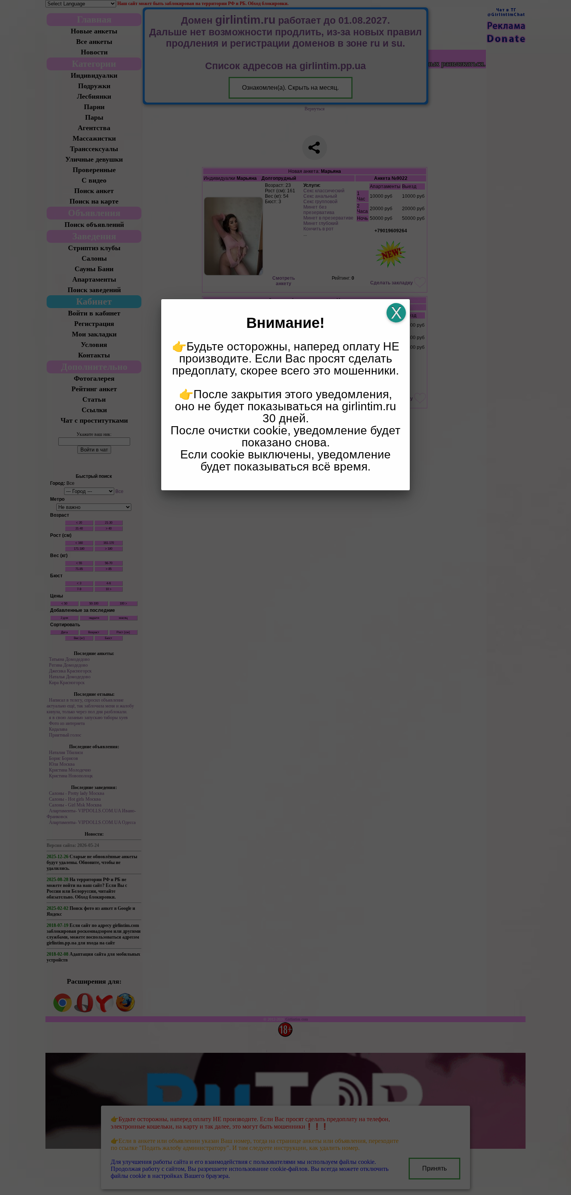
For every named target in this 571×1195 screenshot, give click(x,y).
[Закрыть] (396, 312)
